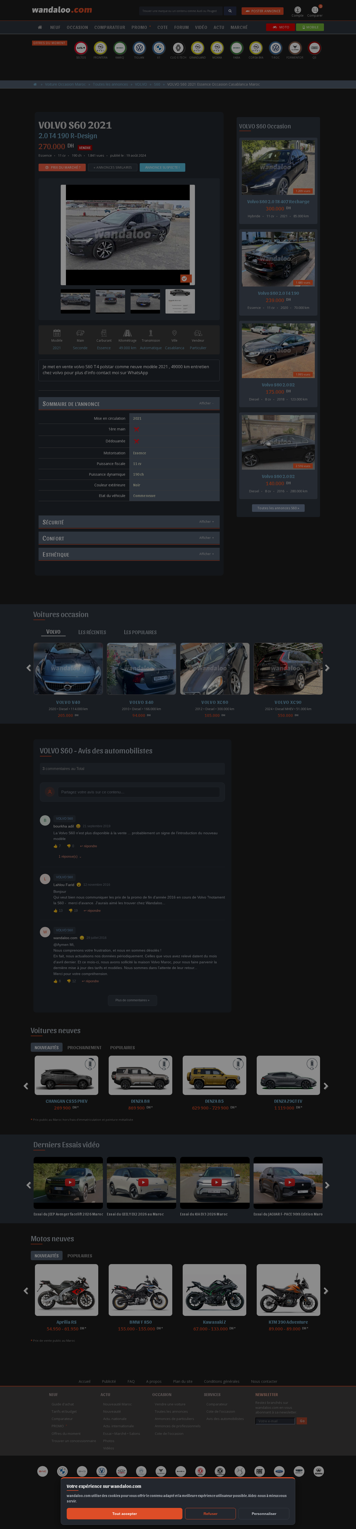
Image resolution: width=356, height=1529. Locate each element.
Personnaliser (264, 1514)
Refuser (210, 1514)
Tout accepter (124, 1514)
